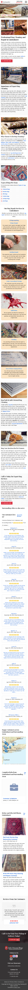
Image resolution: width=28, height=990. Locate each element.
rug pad (10, 404)
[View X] (11, 958)
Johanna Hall (14, 923)
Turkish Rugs (6, 196)
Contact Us (21, 981)
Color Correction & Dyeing (14, 281)
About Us (6, 981)
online (22, 56)
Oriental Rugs (6, 189)
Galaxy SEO (17, 987)
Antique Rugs (6, 198)
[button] (5, 747)
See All (25, 773)
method (3, 154)
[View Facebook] (13, 956)
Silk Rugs (5, 194)
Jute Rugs (5, 201)
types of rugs (22, 185)
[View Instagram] (16, 956)
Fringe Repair (14, 223)
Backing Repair (14, 252)
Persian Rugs (6, 191)
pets (25, 468)
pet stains (8, 464)
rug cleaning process (15, 153)
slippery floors (6, 411)
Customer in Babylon (10, 798)
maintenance (11, 158)
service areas (4, 144)
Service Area (11, 15)
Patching (14, 339)
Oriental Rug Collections (14, 965)
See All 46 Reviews (19, 515)
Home (4, 15)
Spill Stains (14, 310)
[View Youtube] (11, 956)
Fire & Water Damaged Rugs (14, 368)
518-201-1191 (19, 2)
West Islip (8, 142)
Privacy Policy (13, 981)
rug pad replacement (17, 423)
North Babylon (15, 142)
